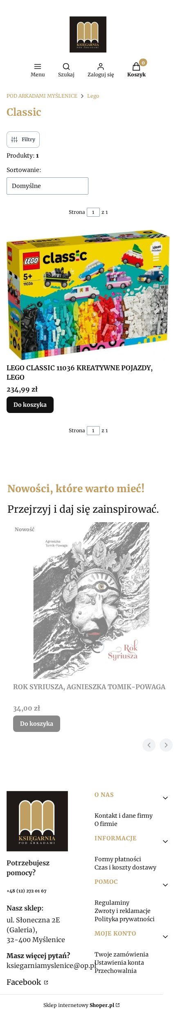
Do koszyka (30, 404)
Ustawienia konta (119, 962)
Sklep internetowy (78, 1005)
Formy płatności (118, 859)
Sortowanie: (24, 170)
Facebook (25, 982)
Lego (93, 96)
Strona (77, 212)
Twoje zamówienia (122, 954)
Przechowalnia (116, 971)
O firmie (106, 824)
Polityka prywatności (125, 919)
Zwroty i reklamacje (123, 911)
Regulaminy (112, 902)
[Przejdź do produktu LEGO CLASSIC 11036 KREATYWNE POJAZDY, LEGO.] (88, 295)
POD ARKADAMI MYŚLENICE (42, 96)
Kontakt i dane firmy (124, 815)
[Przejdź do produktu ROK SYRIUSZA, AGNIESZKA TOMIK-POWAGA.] (91, 600)
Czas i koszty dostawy (125, 867)
